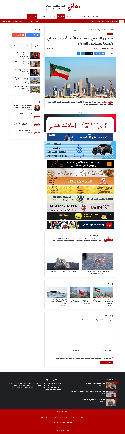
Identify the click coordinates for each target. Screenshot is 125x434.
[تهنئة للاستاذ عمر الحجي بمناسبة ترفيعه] (111, 402)
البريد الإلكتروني (108, 350)
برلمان (77, 16)
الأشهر (37, 46)
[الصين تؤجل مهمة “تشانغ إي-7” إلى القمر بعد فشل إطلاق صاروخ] (80, 292)
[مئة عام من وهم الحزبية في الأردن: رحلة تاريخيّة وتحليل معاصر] (111, 394)
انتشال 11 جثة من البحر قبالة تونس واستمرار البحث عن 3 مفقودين (59, 301)
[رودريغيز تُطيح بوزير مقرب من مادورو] (35, 72)
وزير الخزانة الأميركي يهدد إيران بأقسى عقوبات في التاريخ (105, 23)
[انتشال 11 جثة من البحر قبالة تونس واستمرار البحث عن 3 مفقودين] (57, 292)
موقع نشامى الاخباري (62, 411)
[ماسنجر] (78, 53)
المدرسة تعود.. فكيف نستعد (23, 130)
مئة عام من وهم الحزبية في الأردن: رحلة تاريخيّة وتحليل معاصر (87, 391)
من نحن (36, 21)
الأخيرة (26, 46)
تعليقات (15, 46)
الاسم (111, 342)
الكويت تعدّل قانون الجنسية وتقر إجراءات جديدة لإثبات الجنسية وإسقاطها (103, 301)
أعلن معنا (15, 21)
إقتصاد (69, 16)
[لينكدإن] (83, 53)
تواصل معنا (22, 21)
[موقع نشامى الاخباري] (62, 6)
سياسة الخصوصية (6, 21)
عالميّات (61, 16)
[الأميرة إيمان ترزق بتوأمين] (35, 64)
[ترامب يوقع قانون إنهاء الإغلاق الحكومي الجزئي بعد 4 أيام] (35, 80)
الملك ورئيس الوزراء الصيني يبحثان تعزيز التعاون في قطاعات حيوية (20, 54)
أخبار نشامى (86, 16)
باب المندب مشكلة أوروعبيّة (24, 113)
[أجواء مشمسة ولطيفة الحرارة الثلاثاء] (35, 89)
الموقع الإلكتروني (74, 350)
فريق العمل (29, 21)
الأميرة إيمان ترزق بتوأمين (21, 61)
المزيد (45, 16)
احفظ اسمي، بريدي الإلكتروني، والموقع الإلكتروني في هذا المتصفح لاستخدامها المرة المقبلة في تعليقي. (83, 358)
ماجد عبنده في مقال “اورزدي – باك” (94, 383)
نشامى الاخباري (106, 48)
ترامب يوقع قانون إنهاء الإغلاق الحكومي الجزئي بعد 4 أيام (21, 79)
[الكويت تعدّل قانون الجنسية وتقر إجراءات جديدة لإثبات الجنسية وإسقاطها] (103, 292)
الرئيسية (95, 16)
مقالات (53, 16)
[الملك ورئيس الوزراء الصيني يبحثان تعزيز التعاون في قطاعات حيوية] (35, 55)
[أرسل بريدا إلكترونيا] (101, 48)
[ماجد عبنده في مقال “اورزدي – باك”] (111, 385)
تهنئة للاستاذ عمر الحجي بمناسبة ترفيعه (93, 399)
